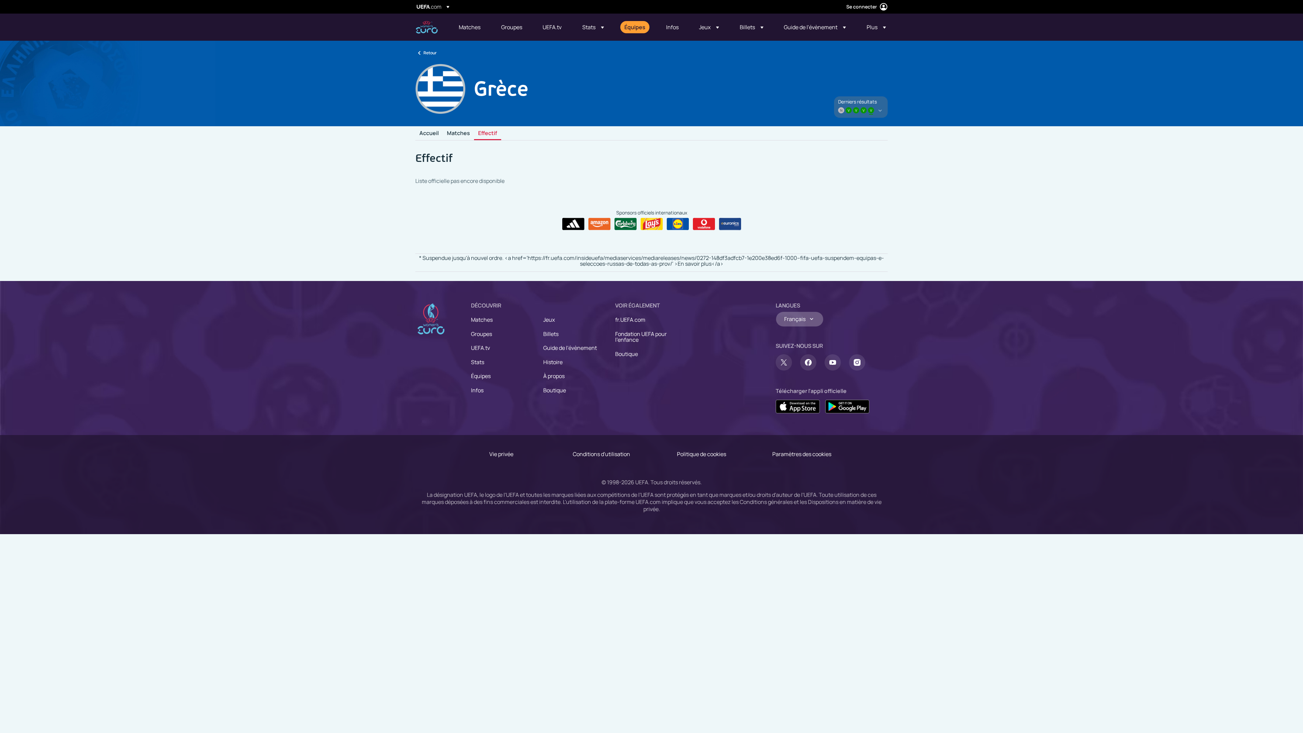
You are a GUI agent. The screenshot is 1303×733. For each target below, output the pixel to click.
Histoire (553, 362)
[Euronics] (730, 224)
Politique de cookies (701, 454)
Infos (477, 390)
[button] (593, 27)
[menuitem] (471, 27)
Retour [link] (430, 53)
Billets (551, 334)
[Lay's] (652, 224)
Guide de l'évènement (570, 348)
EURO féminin (426, 27)
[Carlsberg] (626, 224)
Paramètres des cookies (801, 454)
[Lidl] (678, 224)
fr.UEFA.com (630, 319)
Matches (458, 133)
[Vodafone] (704, 224)
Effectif (487, 133)
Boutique (554, 390)
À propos (554, 376)
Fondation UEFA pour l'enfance (641, 337)
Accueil (429, 133)
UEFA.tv (480, 348)
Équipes (481, 376)
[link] (469, 27)
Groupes (481, 334)
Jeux (549, 319)
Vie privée (501, 454)
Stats (477, 362)
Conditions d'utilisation (601, 454)
